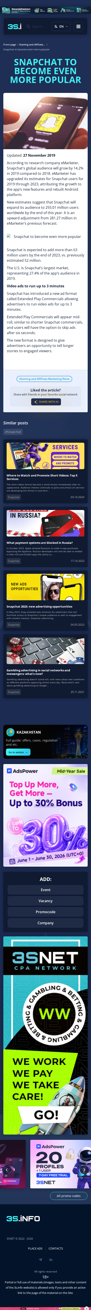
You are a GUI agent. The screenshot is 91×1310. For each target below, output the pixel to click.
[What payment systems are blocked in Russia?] (45, 537)
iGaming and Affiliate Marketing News (44, 379)
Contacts (56, 1248)
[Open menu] (78, 26)
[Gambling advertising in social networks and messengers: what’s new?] (45, 666)
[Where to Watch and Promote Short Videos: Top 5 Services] (45, 471)
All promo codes (69, 1196)
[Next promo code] (84, 1169)
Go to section (18, 752)
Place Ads (35, 1248)
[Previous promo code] (6, 1169)
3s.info (18, 1287)
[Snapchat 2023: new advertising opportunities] (45, 600)
